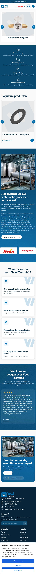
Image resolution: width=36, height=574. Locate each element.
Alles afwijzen (18, 570)
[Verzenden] (25, 523)
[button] (33, 6)
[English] (19, 6)
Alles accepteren (18, 561)
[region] (18, 558)
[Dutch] (16, 6)
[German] (22, 6)
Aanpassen (18, 565)
